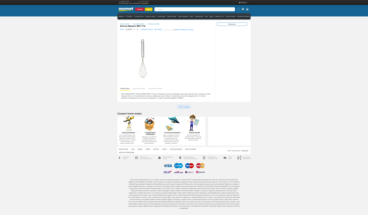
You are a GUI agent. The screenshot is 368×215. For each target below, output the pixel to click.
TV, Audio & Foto (138, 16)
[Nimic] (247, 9)
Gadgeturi (121, 16)
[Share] (137, 29)
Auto (206, 16)
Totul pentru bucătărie (138, 24)
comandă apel (144, 3)
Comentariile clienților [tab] (155, 88)
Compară (159, 29)
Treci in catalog (184, 107)
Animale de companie (243, 16)
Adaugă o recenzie (187, 30)
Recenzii (178, 30)
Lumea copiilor (161, 16)
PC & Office (129, 16)
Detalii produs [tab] (124, 88)
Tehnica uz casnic (150, 16)
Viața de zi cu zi (219, 16)
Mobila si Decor (171, 16)
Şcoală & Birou (199, 16)
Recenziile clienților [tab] (139, 88)
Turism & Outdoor (231, 16)
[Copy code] (134, 29)
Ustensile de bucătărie (154, 24)
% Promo (140, 9)
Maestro (122, 29)
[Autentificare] (238, 9)
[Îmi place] (243, 9)
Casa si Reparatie (183, 16)
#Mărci (149, 9)
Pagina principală (124, 24)
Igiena (211, 16)
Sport (191, 16)
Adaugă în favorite (147, 29)
